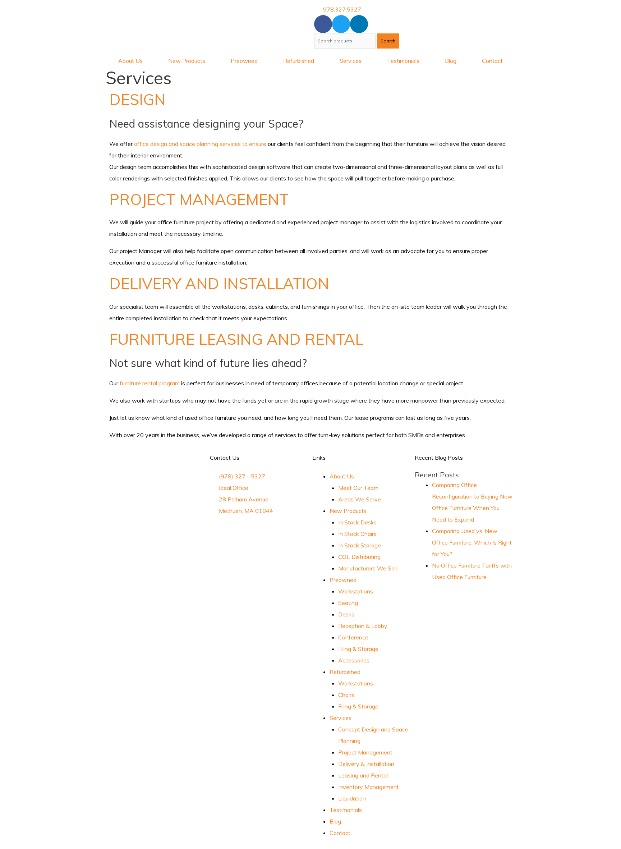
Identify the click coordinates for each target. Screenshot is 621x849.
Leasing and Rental (363, 775)
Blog (450, 60)
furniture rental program (150, 383)
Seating (348, 602)
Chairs (346, 694)
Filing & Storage (358, 648)
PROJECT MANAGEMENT (199, 199)
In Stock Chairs (357, 533)
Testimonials (403, 60)
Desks (346, 614)
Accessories (353, 660)
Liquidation (352, 798)
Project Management (365, 752)
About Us (130, 60)
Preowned (244, 60)
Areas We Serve (359, 499)
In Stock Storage (359, 545)
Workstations (355, 591)
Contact (492, 60)
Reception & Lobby (362, 625)
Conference (353, 637)
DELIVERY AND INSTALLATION (219, 283)
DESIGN (137, 99)
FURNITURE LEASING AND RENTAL (236, 339)
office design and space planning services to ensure (200, 143)
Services (351, 60)
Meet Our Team (358, 487)
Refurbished (298, 60)
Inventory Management (368, 786)
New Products (186, 60)
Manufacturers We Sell (367, 568)
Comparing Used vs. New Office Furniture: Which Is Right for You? (472, 542)
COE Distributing (359, 556)
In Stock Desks (357, 522)
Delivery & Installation (366, 763)
